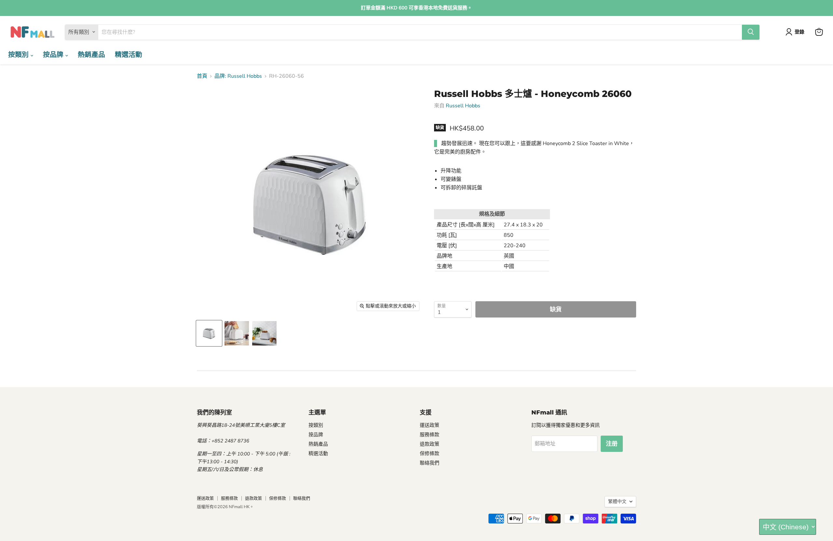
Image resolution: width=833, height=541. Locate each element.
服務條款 (429, 434)
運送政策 (429, 425)
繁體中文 (617, 501)
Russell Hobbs (463, 105)
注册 (612, 444)
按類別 (19, 54)
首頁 (202, 76)
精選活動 (128, 54)
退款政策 (429, 444)
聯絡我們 (429, 463)
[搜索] (750, 31)
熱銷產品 (91, 54)
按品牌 (54, 54)
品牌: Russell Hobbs (238, 76)
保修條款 (429, 453)
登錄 (799, 32)
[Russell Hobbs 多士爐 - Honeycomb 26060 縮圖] (209, 333)
